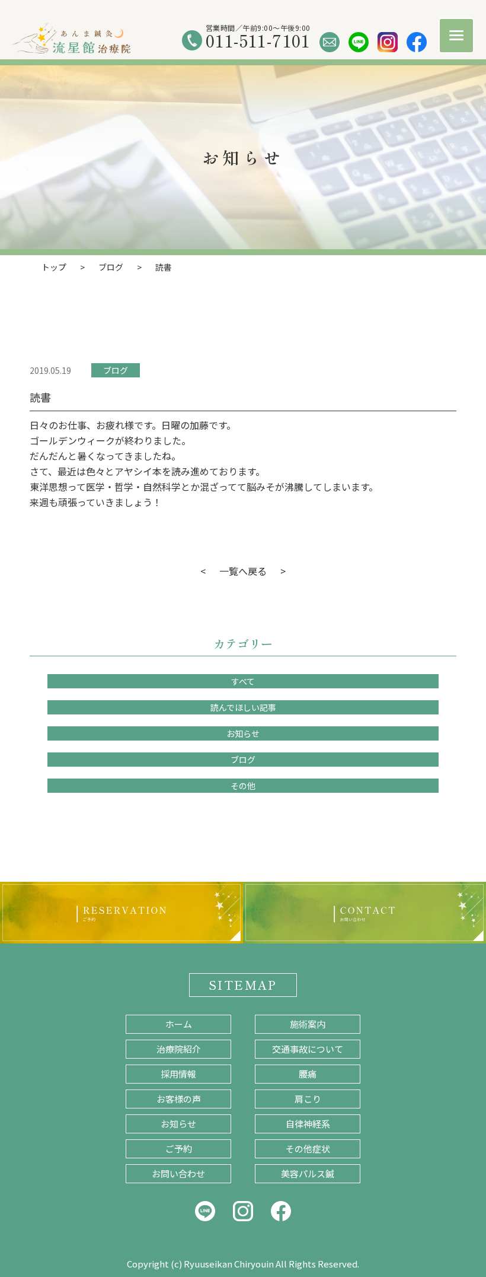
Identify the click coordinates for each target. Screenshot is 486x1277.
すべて (243, 681)
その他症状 (308, 1148)
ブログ (115, 370)
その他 (243, 786)
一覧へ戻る (243, 571)
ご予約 (178, 1148)
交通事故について (307, 1049)
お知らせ (243, 733)
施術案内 (307, 1024)
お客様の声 (178, 1098)
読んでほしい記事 (243, 707)
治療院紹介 (178, 1049)
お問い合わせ (178, 1173)
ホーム (178, 1024)
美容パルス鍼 (307, 1173)
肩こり (308, 1098)
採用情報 (178, 1074)
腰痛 (307, 1074)
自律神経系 (308, 1123)
